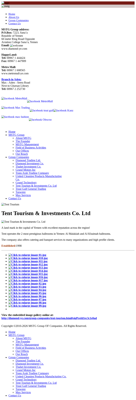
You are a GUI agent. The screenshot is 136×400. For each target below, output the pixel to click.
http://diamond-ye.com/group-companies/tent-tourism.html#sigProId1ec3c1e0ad (49, 318)
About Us (13, 17)
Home (11, 14)
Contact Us (14, 23)
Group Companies (18, 20)
